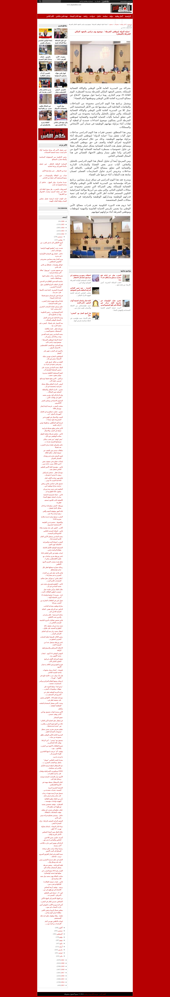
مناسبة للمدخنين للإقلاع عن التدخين (51, 281)
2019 (62, 966)
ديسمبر (59, 237)
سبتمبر (60, 931)
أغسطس (59, 934)
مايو (61, 943)
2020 (62, 963)
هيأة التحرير (105, 1)
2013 (62, 985)
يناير (60, 956)
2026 (62, 221)
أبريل (60, 946)
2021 (62, 960)
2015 (62, 979)
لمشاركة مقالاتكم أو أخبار (86, 1)
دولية (111, 16)
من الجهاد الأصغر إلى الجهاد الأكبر (52, 898)
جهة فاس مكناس (62, 16)
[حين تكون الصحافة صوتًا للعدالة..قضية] (61, 33)
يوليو (60, 937)
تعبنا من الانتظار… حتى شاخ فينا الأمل (54, 171)
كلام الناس (50, 16)
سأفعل (60, 709)
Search (40, 1)
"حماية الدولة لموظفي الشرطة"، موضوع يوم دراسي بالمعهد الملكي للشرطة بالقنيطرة (103, 33)
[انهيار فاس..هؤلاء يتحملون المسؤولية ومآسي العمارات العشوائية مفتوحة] (61, 66)
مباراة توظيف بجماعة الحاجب (53, 606)
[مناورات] (61, 49)
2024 (62, 227)
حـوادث (92, 16)
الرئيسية (128, 16)
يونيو (60, 940)
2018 (62, 969)
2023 (62, 231)
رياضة (86, 16)
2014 (62, 982)
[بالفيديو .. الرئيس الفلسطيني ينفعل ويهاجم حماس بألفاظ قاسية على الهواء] (61, 82)
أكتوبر (60, 927)
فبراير (60, 953)
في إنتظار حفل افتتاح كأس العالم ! (51, 720)
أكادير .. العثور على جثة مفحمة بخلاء (51, 528)
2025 (62, 224)
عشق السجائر (58, 717)
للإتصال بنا (97, 1)
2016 (62, 976)
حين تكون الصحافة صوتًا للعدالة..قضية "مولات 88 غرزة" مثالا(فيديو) (61, 42)
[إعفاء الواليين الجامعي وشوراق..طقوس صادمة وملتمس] (45, 33)
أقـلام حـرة (127, 21)
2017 (62, 972)
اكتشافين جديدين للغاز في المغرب (52, 901)
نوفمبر (60, 240)
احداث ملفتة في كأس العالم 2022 (52, 553)
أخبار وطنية (119, 16)
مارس (60, 950)
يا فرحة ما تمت (58, 757)
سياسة (105, 16)
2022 (62, 234)
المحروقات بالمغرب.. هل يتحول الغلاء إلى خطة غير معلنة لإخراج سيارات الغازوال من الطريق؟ (53, 191)
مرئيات (118, 21)
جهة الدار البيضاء (75, 16)
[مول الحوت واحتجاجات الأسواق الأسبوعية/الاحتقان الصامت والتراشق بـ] (61, 99)
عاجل (99, 16)
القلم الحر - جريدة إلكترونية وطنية (95, 994)
